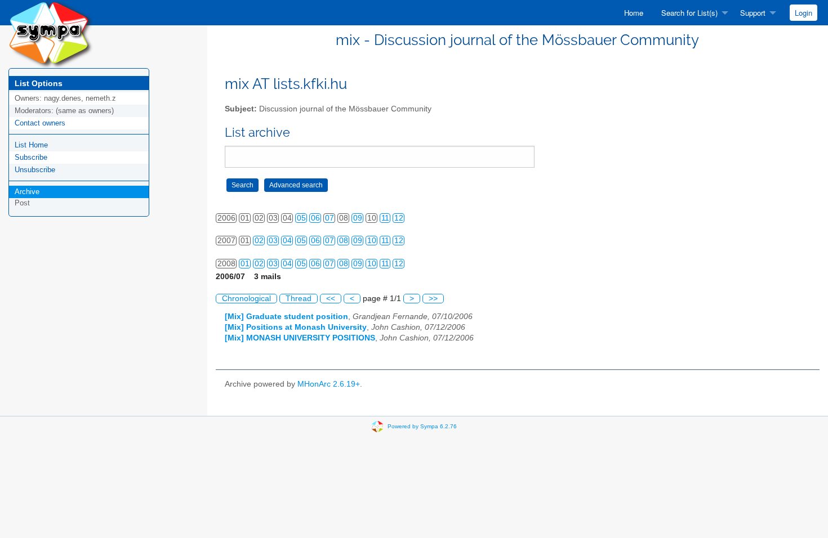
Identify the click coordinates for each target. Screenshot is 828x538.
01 (245, 263)
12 (398, 218)
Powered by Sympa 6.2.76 (422, 426)
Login (803, 12)
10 (371, 240)
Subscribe (31, 157)
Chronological (246, 298)
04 (287, 240)
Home (633, 12)
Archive (27, 191)
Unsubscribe (35, 169)
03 (273, 240)
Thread (298, 298)
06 (315, 218)
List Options (39, 83)
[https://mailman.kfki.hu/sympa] (50, 33)
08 (343, 240)
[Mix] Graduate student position (286, 316)
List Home (31, 145)
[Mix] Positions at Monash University (296, 327)
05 (301, 218)
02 (259, 240)
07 (329, 218)
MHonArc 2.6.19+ (328, 384)
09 (357, 218)
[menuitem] (633, 12)
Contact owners (40, 123)
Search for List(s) (689, 12)
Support (752, 12)
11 (385, 218)
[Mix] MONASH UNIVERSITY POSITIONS (300, 338)
